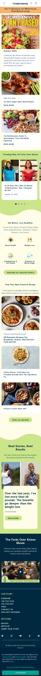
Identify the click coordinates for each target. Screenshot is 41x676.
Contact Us (7, 610)
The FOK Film (7, 601)
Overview (5, 599)
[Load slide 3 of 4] (21, 203)
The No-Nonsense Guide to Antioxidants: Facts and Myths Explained (16, 138)
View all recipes (20, 420)
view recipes (10, 342)
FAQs (3, 607)
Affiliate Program (10, 612)
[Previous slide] (12, 204)
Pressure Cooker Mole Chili (15, 409)
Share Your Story (10, 629)
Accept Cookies (20, 673)
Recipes (4, 624)
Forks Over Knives (19, 645)
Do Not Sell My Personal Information (20, 667)
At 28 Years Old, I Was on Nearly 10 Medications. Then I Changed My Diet (18, 188)
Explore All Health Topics (20, 273)
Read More (13, 518)
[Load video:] (20, 572)
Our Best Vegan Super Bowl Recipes (19, 102)
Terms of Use (7, 657)
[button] (4, 3)
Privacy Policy (21, 657)
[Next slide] (28, 204)
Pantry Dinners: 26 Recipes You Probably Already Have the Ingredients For (20, 375)
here (12, 661)
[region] (20, 662)
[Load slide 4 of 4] (24, 203)
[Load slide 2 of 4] (18, 203)
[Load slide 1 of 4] (15, 203)
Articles (5, 626)
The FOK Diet (7, 604)
